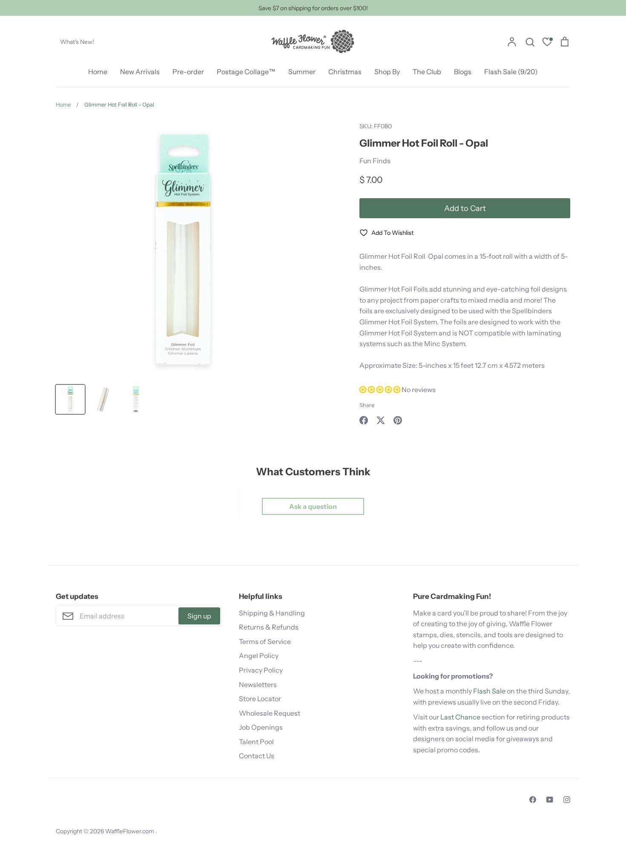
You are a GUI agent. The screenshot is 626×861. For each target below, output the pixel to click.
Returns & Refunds (269, 627)
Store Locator (260, 698)
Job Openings (261, 727)
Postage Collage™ (246, 71)
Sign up (199, 616)
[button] (380, 389)
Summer (302, 71)
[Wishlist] (547, 42)
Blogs (462, 71)
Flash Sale (489, 691)
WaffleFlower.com (130, 831)
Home (97, 71)
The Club (427, 71)
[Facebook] (532, 799)
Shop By (387, 71)
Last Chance (460, 717)
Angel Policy (259, 655)
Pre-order (188, 71)
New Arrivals (140, 71)
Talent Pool (256, 741)
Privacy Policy (261, 670)
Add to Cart (465, 208)
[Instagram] (566, 799)
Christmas (345, 71)
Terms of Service (265, 641)
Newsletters (258, 684)
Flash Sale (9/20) (511, 71)
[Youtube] (549, 799)
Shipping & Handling (272, 613)
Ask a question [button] (313, 506)
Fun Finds (375, 160)
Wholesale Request (269, 713)
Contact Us (256, 755)
